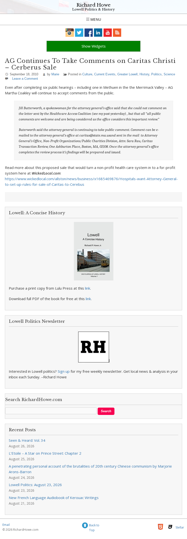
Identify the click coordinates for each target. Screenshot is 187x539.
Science (169, 74)
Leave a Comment (25, 78)
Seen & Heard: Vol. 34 (27, 440)
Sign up (64, 371)
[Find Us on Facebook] (88, 32)
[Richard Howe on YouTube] (107, 32)
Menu (95, 19)
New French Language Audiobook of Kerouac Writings (54, 497)
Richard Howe (93, 5)
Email (6, 525)
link (87, 288)
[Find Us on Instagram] (69, 32)
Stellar (180, 527)
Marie (55, 74)
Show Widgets (94, 46)
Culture (87, 74)
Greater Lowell (127, 74)
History (144, 74)
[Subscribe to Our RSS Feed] (117, 32)
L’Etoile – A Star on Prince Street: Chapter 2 (45, 453)
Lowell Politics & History (93, 9)
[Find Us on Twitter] (79, 32)
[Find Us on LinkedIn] (98, 32)
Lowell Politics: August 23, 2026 (35, 484)
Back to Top (94, 526)
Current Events (104, 74)
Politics (156, 74)
